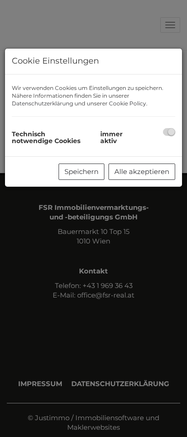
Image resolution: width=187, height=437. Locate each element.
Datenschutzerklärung (42, 103)
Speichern (81, 171)
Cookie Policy (127, 103)
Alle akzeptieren (141, 171)
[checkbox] (169, 132)
